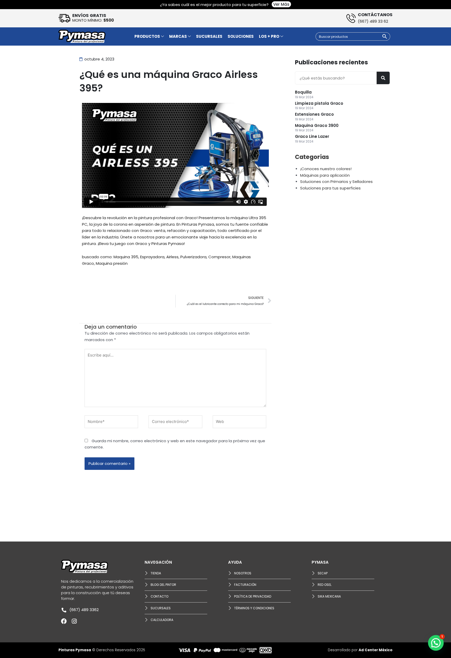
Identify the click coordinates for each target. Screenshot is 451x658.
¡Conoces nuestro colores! (326, 168)
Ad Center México (376, 650)
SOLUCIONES (241, 36)
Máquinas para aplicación (325, 175)
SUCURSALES (209, 36)
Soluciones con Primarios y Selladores (336, 181)
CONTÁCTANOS (375, 15)
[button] (436, 643)
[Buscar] (383, 78)
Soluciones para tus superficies (330, 188)
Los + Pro (269, 36)
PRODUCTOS (147, 36)
